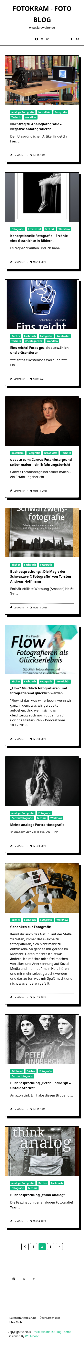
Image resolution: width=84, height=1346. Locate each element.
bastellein (44, 112)
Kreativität (34, 229)
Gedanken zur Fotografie (30, 927)
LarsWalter (19, 155)
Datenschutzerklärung (22, 1318)
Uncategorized (34, 341)
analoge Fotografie (22, 112)
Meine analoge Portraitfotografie (37, 824)
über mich (15, 1322)
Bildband (17, 1071)
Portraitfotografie (22, 818)
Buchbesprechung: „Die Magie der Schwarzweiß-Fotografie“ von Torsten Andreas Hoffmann (40, 576)
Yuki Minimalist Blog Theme (52, 1332)
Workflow (30, 117)
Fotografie (61, 112)
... (19, 141)
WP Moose (32, 1336)
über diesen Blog (50, 1318)
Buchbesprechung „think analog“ (37, 1195)
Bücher (15, 336)
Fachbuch (30, 336)
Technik (16, 117)
